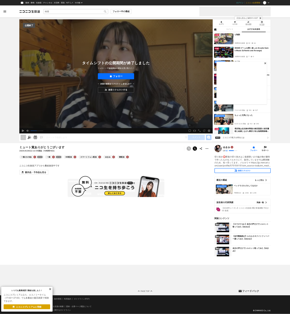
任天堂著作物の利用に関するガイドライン (53, 310)
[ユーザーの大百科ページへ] (232, 147)
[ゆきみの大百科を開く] (113, 157)
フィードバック (250, 290)
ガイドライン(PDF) (82, 299)
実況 (63, 3)
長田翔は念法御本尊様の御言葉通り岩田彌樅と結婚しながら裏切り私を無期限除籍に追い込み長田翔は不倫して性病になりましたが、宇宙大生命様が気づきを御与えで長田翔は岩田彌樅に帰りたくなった (252, 130)
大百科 (56, 3)
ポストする (195, 148)
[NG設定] (215, 29)
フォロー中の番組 (121, 11)
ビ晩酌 (237, 34)
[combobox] (76, 11)
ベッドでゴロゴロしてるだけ (246, 185)
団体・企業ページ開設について (79, 306)
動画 (27, 3)
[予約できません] (189, 148)
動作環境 (57, 299)
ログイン (239, 3)
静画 (32, 3)
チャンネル (47, 3)
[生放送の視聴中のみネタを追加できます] (23, 137)
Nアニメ (69, 3)
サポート (265, 150)
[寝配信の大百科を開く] (127, 157)
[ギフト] (35, 137)
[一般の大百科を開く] (53, 157)
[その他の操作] (207, 148)
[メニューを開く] (5, 11)
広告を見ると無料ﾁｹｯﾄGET (247, 18)
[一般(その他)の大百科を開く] (35, 157)
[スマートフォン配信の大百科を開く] (99, 157)
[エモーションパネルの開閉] (208, 137)
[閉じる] (260, 18)
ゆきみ (226, 147)
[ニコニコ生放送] (29, 11)
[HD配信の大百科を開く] (75, 157)
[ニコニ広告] (29, 137)
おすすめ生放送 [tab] (253, 29)
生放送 (39, 3)
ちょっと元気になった (244, 115)
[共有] (201, 148)
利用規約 (67, 299)
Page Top (145, 291)
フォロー (118, 76)
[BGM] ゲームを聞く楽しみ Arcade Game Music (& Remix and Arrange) (252, 49)
